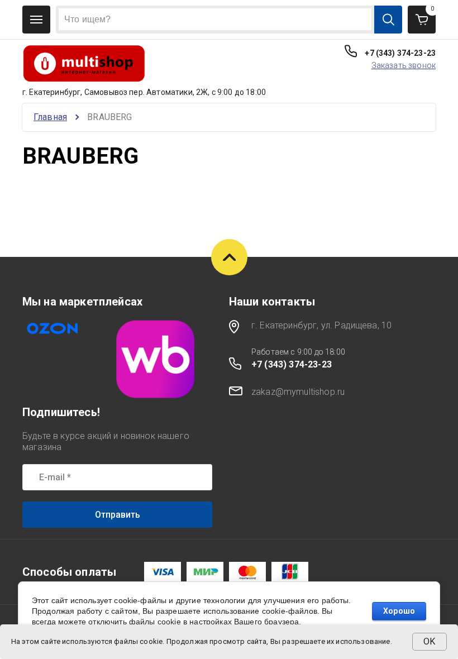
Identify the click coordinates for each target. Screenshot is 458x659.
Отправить (117, 514)
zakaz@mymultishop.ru (298, 391)
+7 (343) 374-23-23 (400, 53)
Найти (388, 20)
